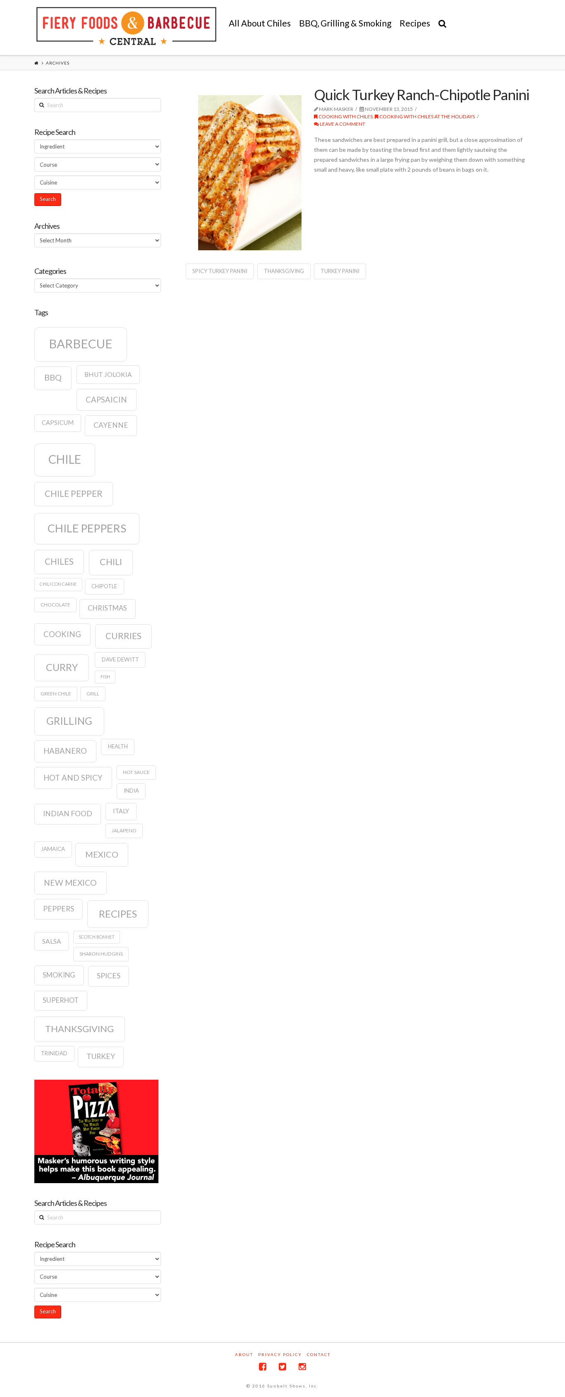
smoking (59, 975)
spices (108, 975)
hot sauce (136, 772)
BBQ (53, 377)
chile (64, 459)
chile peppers (87, 528)
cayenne (110, 425)
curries (123, 636)
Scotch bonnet (97, 936)
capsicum (58, 422)
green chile (56, 693)
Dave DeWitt (120, 659)
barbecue (81, 343)
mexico (101, 854)
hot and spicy (73, 777)
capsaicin (106, 399)
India (131, 790)
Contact (318, 1354)
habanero (65, 750)
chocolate (55, 604)
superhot (61, 1000)
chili (111, 561)
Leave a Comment (342, 124)
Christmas (107, 608)
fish (105, 676)
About (244, 1354)
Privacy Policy (280, 1354)
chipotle (104, 586)
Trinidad (54, 1053)
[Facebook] (262, 1366)
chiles (59, 561)
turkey (100, 1056)
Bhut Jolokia (108, 374)
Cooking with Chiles (345, 116)
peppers (58, 908)
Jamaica (53, 849)
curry (62, 667)
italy (121, 811)
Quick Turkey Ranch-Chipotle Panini (421, 94)
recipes (118, 914)
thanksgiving (284, 271)
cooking (62, 634)
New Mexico (70, 882)
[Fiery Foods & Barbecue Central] (126, 26)
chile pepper (74, 493)
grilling (69, 721)
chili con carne (58, 584)
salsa (51, 941)
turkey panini (340, 271)
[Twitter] (282, 1366)
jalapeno (124, 830)
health (118, 746)
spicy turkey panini (219, 271)
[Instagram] (302, 1366)
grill (92, 693)
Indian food (67, 813)
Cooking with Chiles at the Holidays (426, 116)
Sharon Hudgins (101, 954)
